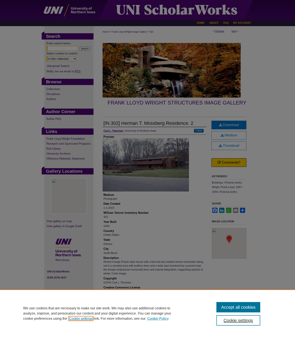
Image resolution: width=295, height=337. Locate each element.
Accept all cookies (238, 307)
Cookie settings (81, 318)
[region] (147, 313)
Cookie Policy (158, 318)
